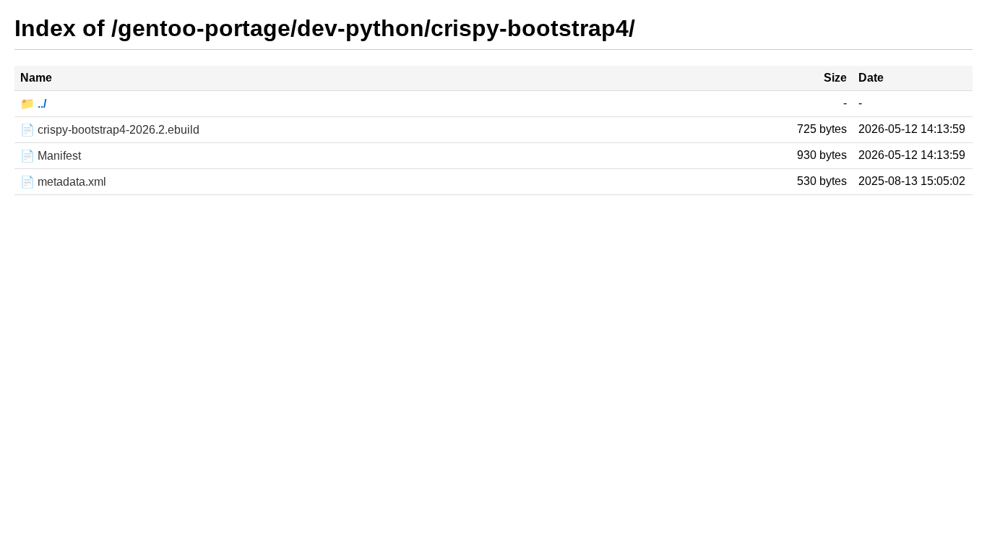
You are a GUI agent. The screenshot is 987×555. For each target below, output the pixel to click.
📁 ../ (33, 104)
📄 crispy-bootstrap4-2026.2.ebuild (109, 130)
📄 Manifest (50, 156)
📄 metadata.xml (63, 182)
